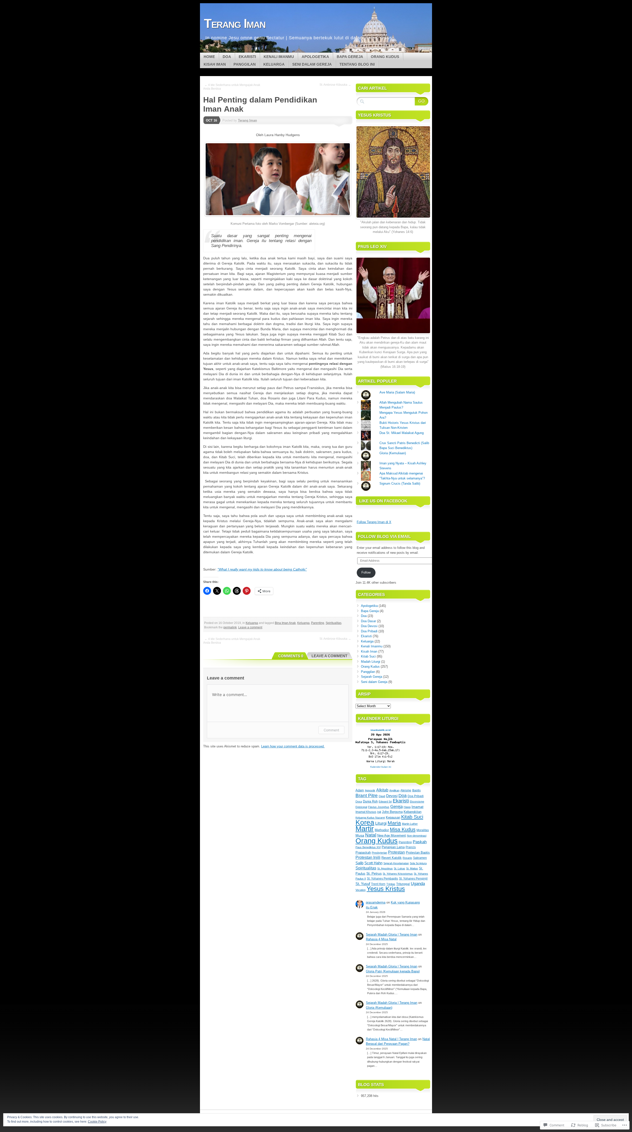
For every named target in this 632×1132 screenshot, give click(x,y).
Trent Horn (378, 884)
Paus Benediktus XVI (368, 847)
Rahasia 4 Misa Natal (381, 939)
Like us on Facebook (383, 501)
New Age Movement (391, 835)
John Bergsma (392, 812)
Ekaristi (247, 57)
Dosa (359, 801)
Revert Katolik (391, 858)
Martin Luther (410, 823)
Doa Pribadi (369, 631)
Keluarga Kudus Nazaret (370, 817)
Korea (365, 822)
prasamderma (375, 902)
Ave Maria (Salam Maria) (397, 392)
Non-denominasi (416, 835)
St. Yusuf (363, 884)
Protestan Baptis (418, 852)
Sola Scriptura (418, 863)
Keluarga (274, 64)
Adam (360, 790)
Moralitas (422, 830)
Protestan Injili (368, 857)
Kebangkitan (412, 812)
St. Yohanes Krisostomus (398, 873)
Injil (379, 811)
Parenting (317, 623)
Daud (382, 796)
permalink (230, 627)
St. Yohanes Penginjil (413, 878)
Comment (331, 730)
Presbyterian (379, 852)
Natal (370, 835)
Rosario (407, 857)
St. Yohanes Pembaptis (382, 878)
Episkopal (361, 806)
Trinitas (390, 884)
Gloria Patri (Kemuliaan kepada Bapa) (393, 971)
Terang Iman (247, 120)
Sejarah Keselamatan (396, 863)
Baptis (416, 790)
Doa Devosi (369, 626)
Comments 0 (290, 656)
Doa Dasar (368, 621)
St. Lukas (399, 868)
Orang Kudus (385, 57)
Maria (394, 823)
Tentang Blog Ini (357, 64)
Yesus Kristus (386, 888)
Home (209, 57)
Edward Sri (385, 801)
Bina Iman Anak (285, 623)
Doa (227, 57)
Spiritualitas (333, 623)
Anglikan (394, 790)
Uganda (418, 883)
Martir (365, 829)
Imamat (417, 807)
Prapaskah (363, 852)
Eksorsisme (417, 801)
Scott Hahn (373, 863)
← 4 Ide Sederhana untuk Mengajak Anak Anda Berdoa (231, 86)
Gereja (396, 806)
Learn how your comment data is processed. (293, 746)
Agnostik (370, 790)
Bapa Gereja (350, 57)
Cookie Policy (97, 1121)
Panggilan (245, 64)
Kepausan (393, 817)
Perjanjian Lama (393, 847)
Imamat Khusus (366, 812)
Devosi (391, 796)
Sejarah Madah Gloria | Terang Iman (391, 934)
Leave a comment (250, 627)
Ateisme (405, 790)
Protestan (396, 852)
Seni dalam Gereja (312, 64)
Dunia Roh (370, 801)
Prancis (411, 847)
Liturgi (381, 823)
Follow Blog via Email (384, 536)
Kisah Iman (215, 64)
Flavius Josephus (378, 806)
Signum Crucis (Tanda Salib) (399, 483)
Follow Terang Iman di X (374, 522)
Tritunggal (403, 884)
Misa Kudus (402, 829)
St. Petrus (374, 873)
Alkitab (382, 790)
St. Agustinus (385, 868)
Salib (359, 863)
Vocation (361, 889)
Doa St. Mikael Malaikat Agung (401, 433)
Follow (366, 572)
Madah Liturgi (370, 661)
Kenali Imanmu (279, 57)
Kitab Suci (368, 656)
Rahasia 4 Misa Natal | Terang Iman (391, 1039)
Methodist (382, 830)
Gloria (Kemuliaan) (392, 453)
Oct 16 (211, 120)
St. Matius (412, 868)
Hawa (407, 806)
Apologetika (315, 57)
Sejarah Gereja (371, 677)
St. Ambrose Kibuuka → (335, 84)
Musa (360, 835)
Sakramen (420, 858)
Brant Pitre (367, 795)
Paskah (420, 841)
